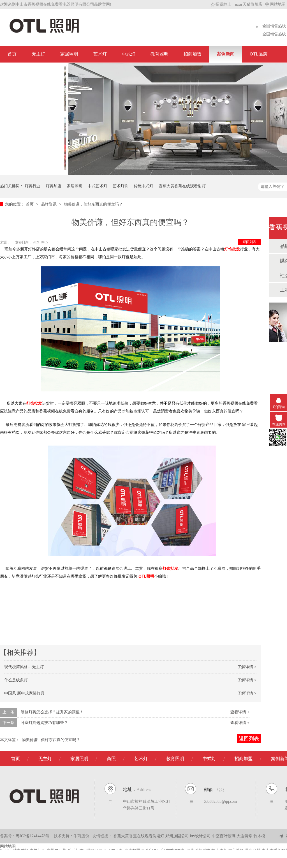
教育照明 (159, 54)
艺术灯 (100, 54)
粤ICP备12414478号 (32, 836)
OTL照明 (146, 576)
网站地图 (278, 4)
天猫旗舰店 (252, 4)
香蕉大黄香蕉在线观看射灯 (182, 186)
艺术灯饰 (120, 186)
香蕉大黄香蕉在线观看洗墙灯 (139, 836)
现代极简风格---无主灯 (24, 667)
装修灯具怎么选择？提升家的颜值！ (52, 712)
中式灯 (128, 54)
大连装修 (245, 836)
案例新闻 (226, 54)
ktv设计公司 (201, 836)
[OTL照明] (44, 32)
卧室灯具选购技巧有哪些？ (44, 723)
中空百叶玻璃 (224, 836)
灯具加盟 (53, 186)
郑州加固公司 (177, 836)
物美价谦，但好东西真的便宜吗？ (93, 204)
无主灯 (38, 54)
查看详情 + (239, 712)
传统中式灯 (143, 186)
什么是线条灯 (16, 680)
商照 (111, 758)
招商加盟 (193, 54)
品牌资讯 (49, 204)
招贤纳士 (223, 4)
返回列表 (249, 242)
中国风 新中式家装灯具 (24, 693)
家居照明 (69, 54)
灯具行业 (32, 186)
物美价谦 (30, 740)
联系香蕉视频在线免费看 (32, 70)
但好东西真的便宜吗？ (60, 740)
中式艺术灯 (97, 186)
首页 (12, 54)
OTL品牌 (259, 54)
